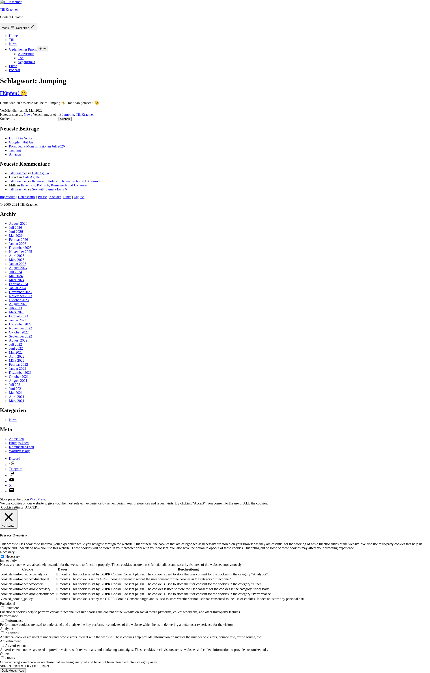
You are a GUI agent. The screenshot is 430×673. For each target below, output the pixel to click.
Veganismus (26, 62)
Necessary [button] (7, 552)
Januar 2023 (17, 320)
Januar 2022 (17, 368)
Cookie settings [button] (12, 507)
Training (15, 150)
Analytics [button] (6, 628)
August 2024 (18, 268)
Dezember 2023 (20, 292)
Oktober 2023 (19, 300)
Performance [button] (9, 616)
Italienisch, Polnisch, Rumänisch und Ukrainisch (66, 181)
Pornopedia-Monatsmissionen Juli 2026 (37, 146)
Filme (13, 66)
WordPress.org (19, 451)
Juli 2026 (15, 227)
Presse (42, 197)
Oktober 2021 (19, 376)
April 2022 (16, 356)
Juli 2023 (15, 308)
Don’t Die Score (20, 138)
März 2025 (16, 260)
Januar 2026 (17, 244)
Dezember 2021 (20, 372)
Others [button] (4, 654)
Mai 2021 (16, 393)
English (79, 197)
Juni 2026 (16, 231)
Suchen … (7, 119)
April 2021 (16, 397)
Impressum (7, 197)
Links (67, 197)
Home (13, 36)
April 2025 (16, 256)
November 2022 (20, 328)
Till (11, 40)
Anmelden (16, 439)
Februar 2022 (18, 364)
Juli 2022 (15, 344)
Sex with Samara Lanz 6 (49, 189)
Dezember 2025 (20, 248)
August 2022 (18, 340)
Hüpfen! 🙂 (13, 93)
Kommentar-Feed (21, 447)
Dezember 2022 (20, 324)
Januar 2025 (17, 264)
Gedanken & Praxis (23, 49)
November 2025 (20, 252)
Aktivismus (26, 54)
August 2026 (18, 223)
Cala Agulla (40, 173)
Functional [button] (7, 603)
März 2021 (16, 401)
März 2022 (16, 360)
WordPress (37, 499)
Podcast (14, 70)
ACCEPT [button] (32, 507)
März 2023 (16, 312)
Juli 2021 (15, 385)
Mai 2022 (16, 352)
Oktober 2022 (19, 332)
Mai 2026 (16, 235)
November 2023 (20, 296)
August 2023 (18, 304)
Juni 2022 (16, 348)
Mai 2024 (16, 276)
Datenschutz (26, 197)
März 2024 (16, 280)
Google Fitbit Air (21, 142)
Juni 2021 (16, 389)
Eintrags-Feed (19, 443)
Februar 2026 (18, 239)
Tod (21, 58)
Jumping (68, 114)
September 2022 (20, 336)
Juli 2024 (15, 272)
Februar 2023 (18, 316)
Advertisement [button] (10, 641)
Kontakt (55, 197)
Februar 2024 (18, 284)
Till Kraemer (9, 9)
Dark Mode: (10, 670)
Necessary (12, 556)
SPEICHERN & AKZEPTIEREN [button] (24, 666)
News (13, 44)
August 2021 (18, 380)
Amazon (15, 154)
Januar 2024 (17, 288)
